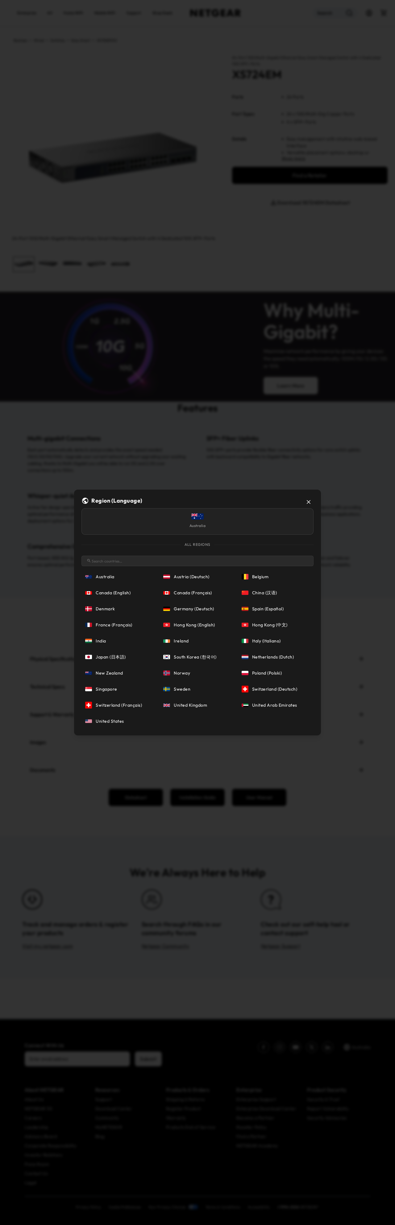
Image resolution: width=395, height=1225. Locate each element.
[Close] (309, 502)
